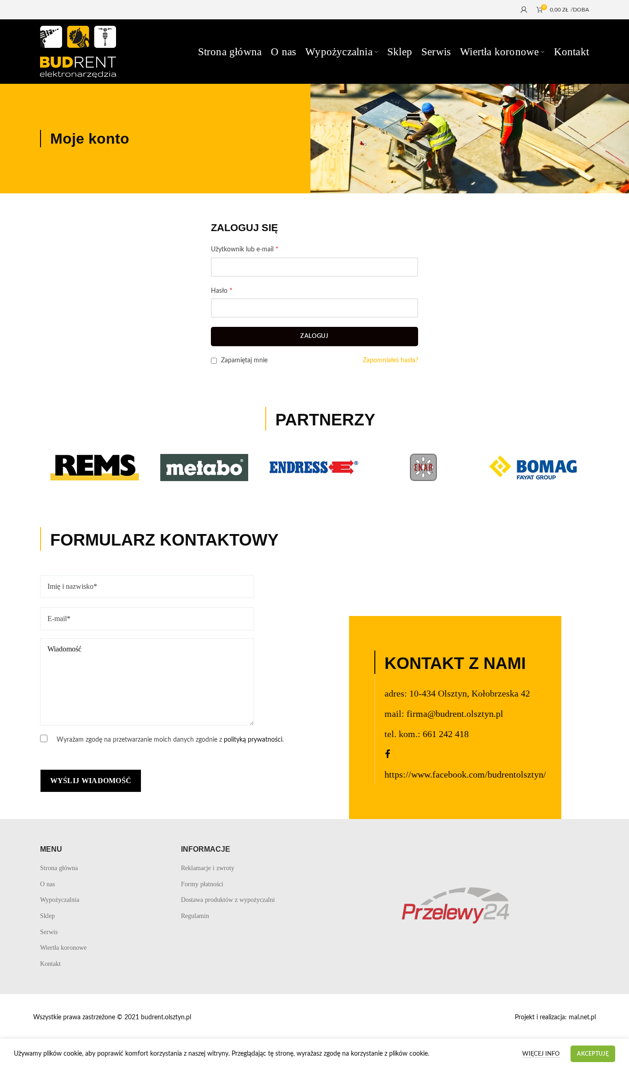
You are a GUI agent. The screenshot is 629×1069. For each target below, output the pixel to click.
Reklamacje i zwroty (207, 868)
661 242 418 (446, 734)
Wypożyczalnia (59, 899)
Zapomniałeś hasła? (390, 360)
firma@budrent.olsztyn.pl (455, 714)
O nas (47, 884)
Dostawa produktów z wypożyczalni (228, 899)
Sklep (47, 915)
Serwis (49, 932)
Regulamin (195, 915)
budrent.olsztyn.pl (166, 1017)
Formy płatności (202, 884)
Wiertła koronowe (63, 947)
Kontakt (50, 963)
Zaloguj (314, 336)
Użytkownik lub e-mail (245, 249)
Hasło (222, 290)
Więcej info (540, 1054)
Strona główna (59, 868)
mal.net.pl (582, 1017)
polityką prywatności (253, 740)
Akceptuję (593, 1054)
